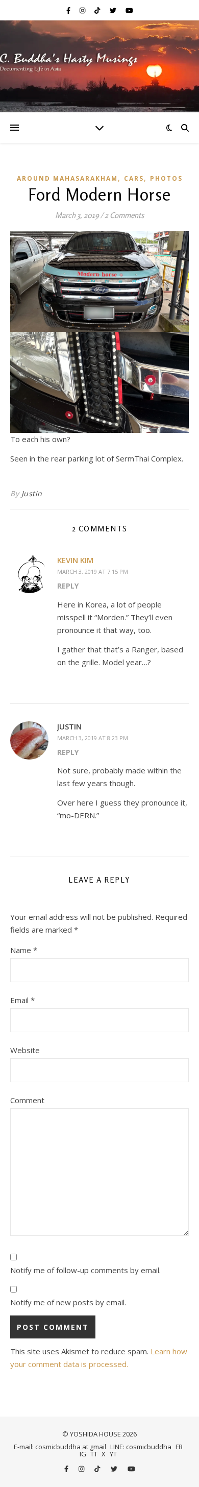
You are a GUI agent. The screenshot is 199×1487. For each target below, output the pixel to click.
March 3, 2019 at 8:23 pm (92, 738)
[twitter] (114, 10)
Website (25, 1050)
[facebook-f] (69, 10)
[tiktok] (98, 10)
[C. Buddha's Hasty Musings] (99, 66)
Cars (134, 178)
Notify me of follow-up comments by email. (85, 1270)
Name (23, 950)
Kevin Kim (75, 560)
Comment (27, 1100)
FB (179, 1446)
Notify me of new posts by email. (68, 1302)
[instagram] (83, 10)
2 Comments (124, 215)
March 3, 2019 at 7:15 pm (92, 571)
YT (113, 1453)
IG (83, 1453)
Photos (166, 178)
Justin (31, 493)
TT (93, 1453)
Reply (68, 586)
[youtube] (129, 10)
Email (22, 1000)
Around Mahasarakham (67, 178)
